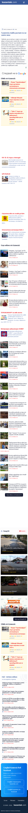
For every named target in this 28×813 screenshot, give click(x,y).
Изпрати (22, 531)
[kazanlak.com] (20, 805)
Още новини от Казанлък (13, 495)
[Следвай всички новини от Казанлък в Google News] (14, 72)
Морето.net (8, 810)
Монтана (13, 810)
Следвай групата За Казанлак (14, 791)
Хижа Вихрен (17, 810)
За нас (5, 800)
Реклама (12, 800)
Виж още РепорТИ (20, 619)
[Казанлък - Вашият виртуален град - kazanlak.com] (9, 2)
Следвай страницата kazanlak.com (14, 783)
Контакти (21, 800)
